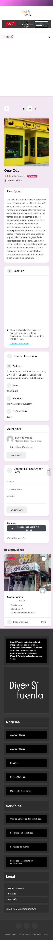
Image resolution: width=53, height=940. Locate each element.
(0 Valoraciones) (16, 176)
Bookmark (23, 108)
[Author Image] (42, 591)
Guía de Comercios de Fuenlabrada (25, 819)
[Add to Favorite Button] (44, 559)
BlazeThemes (42, 934)
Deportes (14, 763)
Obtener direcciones (19, 343)
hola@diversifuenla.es (24, 908)
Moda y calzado (14, 180)
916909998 (12, 391)
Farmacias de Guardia (19, 847)
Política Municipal (17, 777)
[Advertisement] (26, 69)
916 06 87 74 (17, 609)
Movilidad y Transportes (20, 791)
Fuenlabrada (16, 605)
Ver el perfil (16, 455)
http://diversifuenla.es (21, 447)
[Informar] (36, 108)
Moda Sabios (15, 597)
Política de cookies (16, 888)
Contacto (12, 893)
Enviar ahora (17, 510)
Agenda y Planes (17, 735)
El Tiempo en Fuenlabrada (21, 833)
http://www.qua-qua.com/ (19, 403)
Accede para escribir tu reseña (28, 528)
